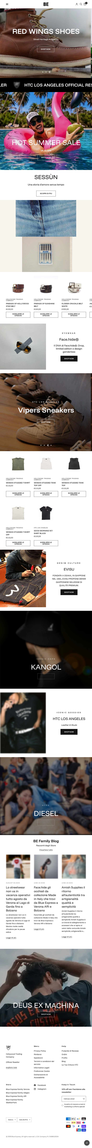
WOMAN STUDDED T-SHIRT (18, 483)
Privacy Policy (40, 1051)
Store (8, 1084)
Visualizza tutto (46, 850)
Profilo (64, 1058)
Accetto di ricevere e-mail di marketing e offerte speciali (74, 1105)
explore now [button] (11, 1067)
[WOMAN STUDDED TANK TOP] (74, 463)
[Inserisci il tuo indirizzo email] (83, 1099)
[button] (45, 49)
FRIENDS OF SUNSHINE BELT (44, 304)
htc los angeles (41, 528)
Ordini (64, 1054)
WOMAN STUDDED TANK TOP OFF (45, 484)
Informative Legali (41, 1067)
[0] (84, 4)
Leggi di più (11, 938)
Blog (64, 1061)
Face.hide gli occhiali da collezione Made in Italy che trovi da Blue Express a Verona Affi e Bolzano (46, 899)
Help (64, 1046)
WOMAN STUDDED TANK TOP (73, 484)
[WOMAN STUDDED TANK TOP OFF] (46, 463)
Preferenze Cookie (42, 1071)
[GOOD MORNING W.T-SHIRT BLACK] (46, 512)
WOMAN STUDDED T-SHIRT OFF (18, 533)
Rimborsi (37, 1054)
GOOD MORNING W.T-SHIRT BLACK (43, 532)
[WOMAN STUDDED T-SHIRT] (18, 463)
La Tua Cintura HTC (70, 1065)
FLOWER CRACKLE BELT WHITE (72, 304)
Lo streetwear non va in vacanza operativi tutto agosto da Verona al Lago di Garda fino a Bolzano (18, 899)
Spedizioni (38, 1058)
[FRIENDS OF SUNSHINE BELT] (46, 284)
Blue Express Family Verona (18, 1089)
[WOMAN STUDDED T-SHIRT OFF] (18, 512)
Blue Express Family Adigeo (17, 1093)
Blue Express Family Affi (16, 1096)
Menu (36, 1046)
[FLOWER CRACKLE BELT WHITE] (74, 284)
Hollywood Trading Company (14, 299)
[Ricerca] (81, 4)
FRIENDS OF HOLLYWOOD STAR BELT (17, 304)
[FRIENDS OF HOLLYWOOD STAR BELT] (18, 284)
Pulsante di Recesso (70, 1051)
